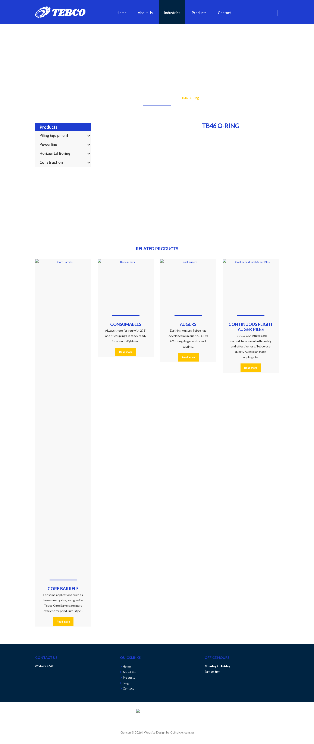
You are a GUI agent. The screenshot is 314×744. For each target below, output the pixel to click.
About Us (145, 12)
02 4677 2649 (44, 666)
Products (199, 12)
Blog (126, 683)
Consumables (153, 98)
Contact (224, 12)
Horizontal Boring (55, 153)
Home (121, 12)
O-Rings (170, 98)
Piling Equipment (54, 135)
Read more (63, 621)
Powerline (48, 144)
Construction (51, 162)
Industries (172, 12)
